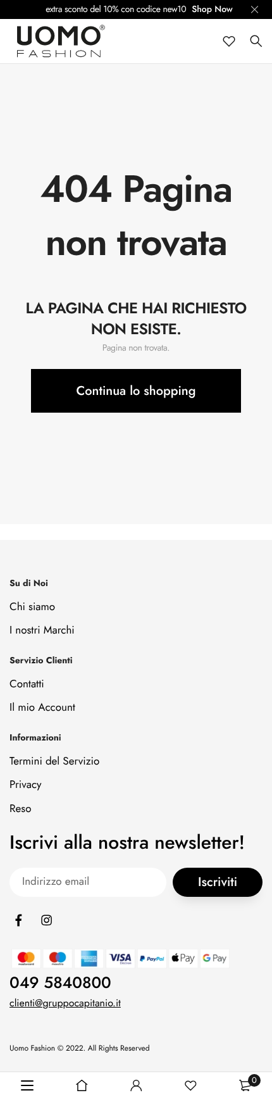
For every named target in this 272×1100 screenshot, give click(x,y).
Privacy (25, 784)
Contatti (26, 684)
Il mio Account (42, 707)
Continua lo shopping (136, 391)
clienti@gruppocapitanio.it (65, 1003)
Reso (20, 808)
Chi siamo (32, 607)
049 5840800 (60, 983)
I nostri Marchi (42, 630)
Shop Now (212, 9)
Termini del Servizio (54, 761)
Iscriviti (217, 882)
